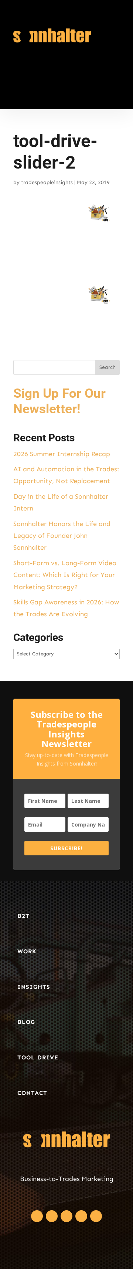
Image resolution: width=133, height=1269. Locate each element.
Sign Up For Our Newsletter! (59, 401)
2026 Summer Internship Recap (61, 454)
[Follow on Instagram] (81, 1216)
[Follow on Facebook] (37, 1216)
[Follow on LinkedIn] (66, 1216)
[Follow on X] (52, 1216)
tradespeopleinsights (47, 182)
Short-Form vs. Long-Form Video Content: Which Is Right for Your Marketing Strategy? (64, 575)
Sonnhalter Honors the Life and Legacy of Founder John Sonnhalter (61, 536)
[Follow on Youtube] (96, 1216)
